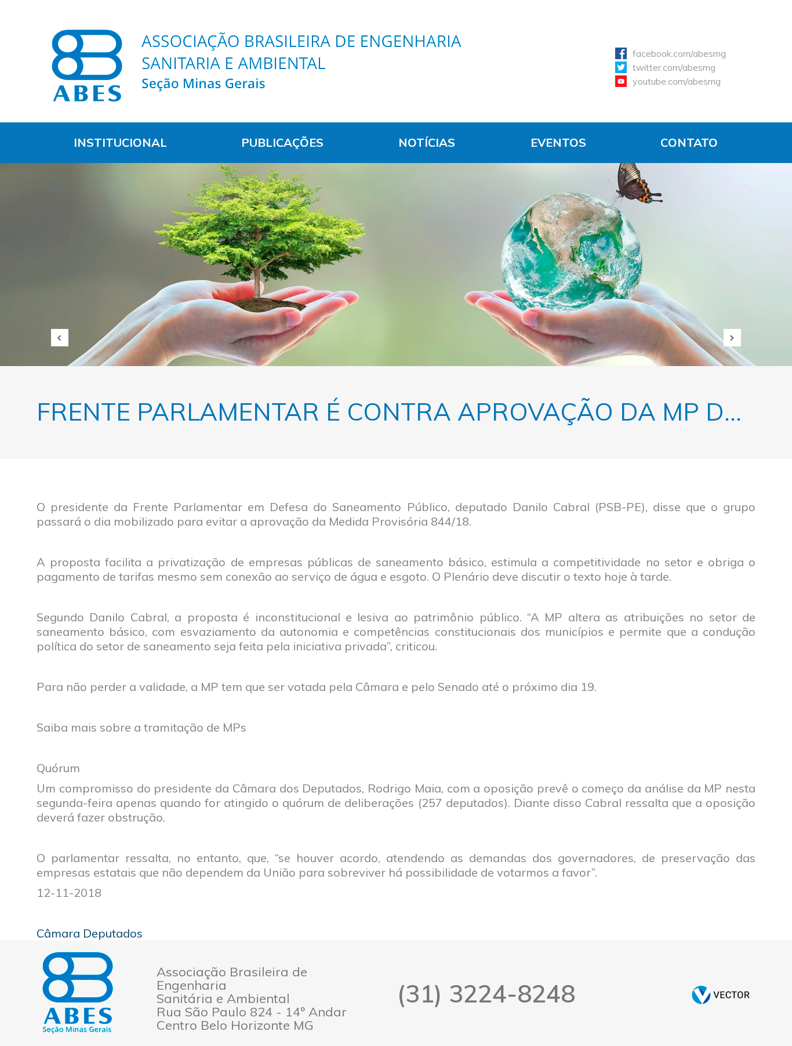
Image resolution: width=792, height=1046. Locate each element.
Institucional (120, 142)
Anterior (59, 337)
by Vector (721, 994)
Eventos (558, 142)
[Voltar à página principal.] (256, 65)
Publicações (282, 142)
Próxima (732, 337)
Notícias (426, 142)
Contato (689, 142)
